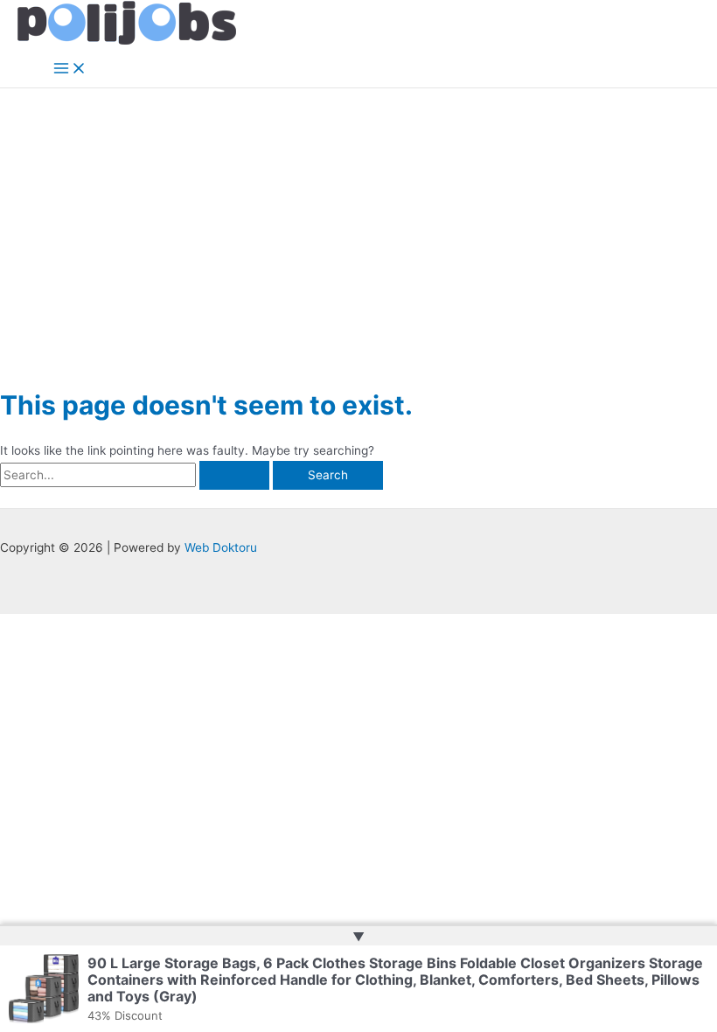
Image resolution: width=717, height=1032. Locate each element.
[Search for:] (136, 475)
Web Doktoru (220, 547)
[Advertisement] (358, 219)
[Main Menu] (69, 69)
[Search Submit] (234, 476)
